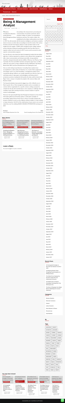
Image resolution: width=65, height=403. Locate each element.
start (47, 367)
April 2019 (48, 244)
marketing (48, 359)
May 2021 (48, 180)
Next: (33, 111)
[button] (62, 10)
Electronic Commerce (22, 8)
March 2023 (48, 135)
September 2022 (49, 150)
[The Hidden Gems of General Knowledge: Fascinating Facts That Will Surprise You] (45, 380)
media (53, 359)
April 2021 (48, 183)
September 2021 (49, 170)
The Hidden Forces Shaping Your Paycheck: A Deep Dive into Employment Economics (53, 278)
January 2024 (49, 109)
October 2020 (49, 198)
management (48, 356)
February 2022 (49, 158)
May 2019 (48, 241)
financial (48, 343)
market (54, 356)
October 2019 (49, 229)
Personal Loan (6, 11)
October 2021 (49, 168)
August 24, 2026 (7, 137)
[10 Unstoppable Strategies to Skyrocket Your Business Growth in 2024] (8, 380)
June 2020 (48, 208)
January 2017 (49, 257)
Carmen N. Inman (7, 28)
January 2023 (49, 140)
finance (59, 340)
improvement (53, 348)
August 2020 (49, 203)
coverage (59, 335)
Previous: (11, 111)
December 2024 (49, 81)
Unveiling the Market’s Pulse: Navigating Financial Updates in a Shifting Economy (53, 272)
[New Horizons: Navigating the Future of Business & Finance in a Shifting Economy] (23, 124)
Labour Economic (33, 8)
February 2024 (49, 107)
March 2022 (48, 155)
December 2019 (49, 224)
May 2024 (48, 99)
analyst (54, 327)
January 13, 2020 (14, 28)
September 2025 (49, 61)
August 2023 (49, 122)
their (58, 367)
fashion (54, 340)
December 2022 (49, 142)
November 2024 (49, 84)
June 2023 (48, 127)
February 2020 (49, 219)
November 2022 (49, 145)
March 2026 (48, 58)
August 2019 (49, 234)
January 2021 (49, 191)
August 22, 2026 (21, 137)
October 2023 (49, 117)
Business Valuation (50, 298)
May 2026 (48, 56)
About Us (14, 11)
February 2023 (49, 137)
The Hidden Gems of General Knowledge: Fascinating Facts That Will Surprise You (53, 283)
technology (52, 367)
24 (46, 40)
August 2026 (49, 53)
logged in (11, 148)
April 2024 (48, 102)
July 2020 (48, 206)
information (48, 351)
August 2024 (49, 91)
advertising (48, 327)
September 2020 (49, 201)
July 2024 (48, 94)
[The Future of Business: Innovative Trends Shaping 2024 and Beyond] (37, 124)
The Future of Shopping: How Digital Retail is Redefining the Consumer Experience (54, 289)
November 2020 (49, 196)
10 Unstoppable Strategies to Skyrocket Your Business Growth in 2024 (53, 267)
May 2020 (48, 211)
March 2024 (48, 104)
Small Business (43, 8)
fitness (57, 343)
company (53, 332)
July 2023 (48, 124)
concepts (48, 335)
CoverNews (33, 400)
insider (54, 351)
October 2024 (49, 86)
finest (53, 343)
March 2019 (48, 247)
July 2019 (48, 236)
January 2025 (49, 79)
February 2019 (49, 249)
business (48, 332)
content (53, 335)
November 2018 (49, 254)
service (52, 364)
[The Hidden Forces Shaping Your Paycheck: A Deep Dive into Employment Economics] (32, 380)
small (57, 364)
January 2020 (49, 221)
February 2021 (49, 188)
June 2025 (48, 66)
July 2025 (48, 63)
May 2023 (48, 130)
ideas (47, 348)
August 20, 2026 (35, 137)
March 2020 (48, 216)
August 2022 (49, 152)
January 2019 (49, 252)
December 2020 (49, 193)
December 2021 (49, 163)
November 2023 (49, 114)
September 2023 (49, 119)
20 (54, 37)
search (47, 364)
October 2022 (49, 147)
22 (59, 37)
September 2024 (49, 89)
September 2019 (49, 231)
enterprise (48, 340)
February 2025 (49, 76)
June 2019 (48, 239)
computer (59, 332)
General (50, 8)
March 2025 (48, 74)
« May (46, 46)
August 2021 (49, 173)
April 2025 (48, 71)
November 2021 (49, 165)
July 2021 (48, 175)
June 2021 (48, 178)
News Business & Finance (9, 8)
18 (49, 37)
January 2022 (49, 160)
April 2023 (48, 132)
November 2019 (49, 226)
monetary (59, 359)
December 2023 (49, 112)
